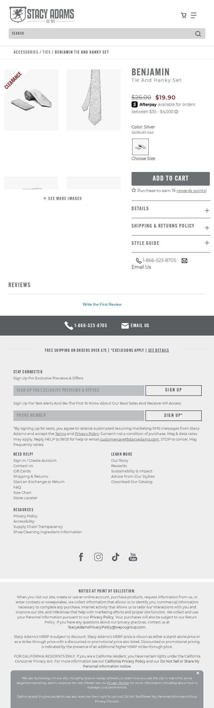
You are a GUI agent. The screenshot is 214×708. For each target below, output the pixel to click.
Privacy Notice (118, 683)
